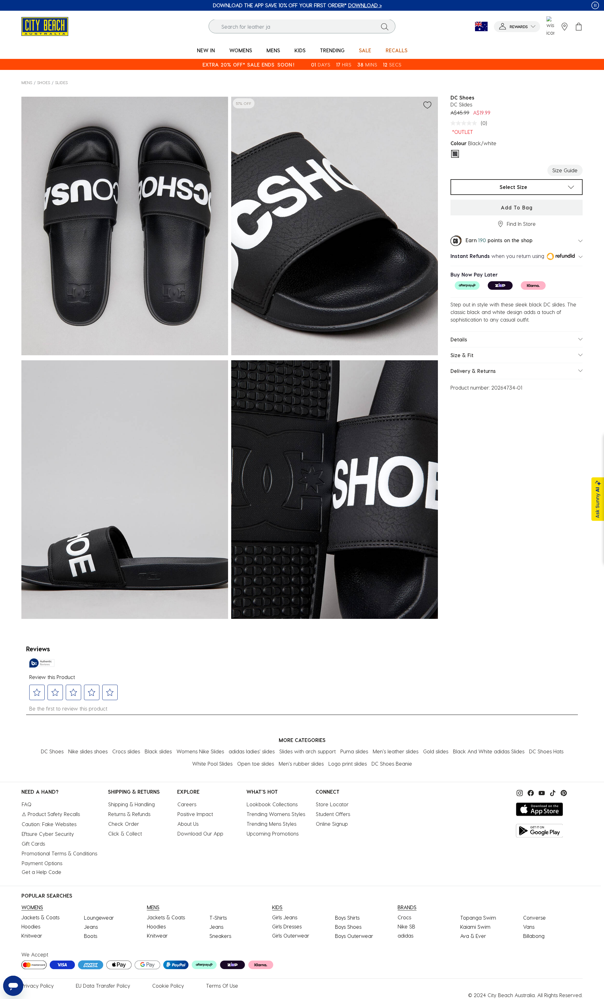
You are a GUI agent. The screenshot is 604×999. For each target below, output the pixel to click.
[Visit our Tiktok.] (551, 792)
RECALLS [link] (396, 50)
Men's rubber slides (301, 764)
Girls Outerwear (290, 936)
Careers (186, 804)
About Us (188, 824)
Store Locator (332, 804)
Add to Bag (517, 207)
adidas (405, 936)
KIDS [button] (299, 50)
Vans (528, 927)
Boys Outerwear (354, 936)
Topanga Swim (478, 918)
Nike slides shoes (88, 751)
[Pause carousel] (595, 5)
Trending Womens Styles (276, 814)
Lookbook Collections (272, 804)
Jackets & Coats (40, 917)
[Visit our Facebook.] (529, 792)
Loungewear (99, 918)
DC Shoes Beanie (392, 764)
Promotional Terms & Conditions (59, 853)
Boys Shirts (347, 918)
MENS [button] (273, 50)
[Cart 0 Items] (579, 27)
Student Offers (333, 814)
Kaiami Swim (475, 927)
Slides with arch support (307, 751)
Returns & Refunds (129, 814)
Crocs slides (126, 751)
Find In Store (521, 224)
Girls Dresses (287, 926)
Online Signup (332, 824)
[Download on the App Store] (539, 809)
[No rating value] (465, 123)
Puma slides (354, 751)
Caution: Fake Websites (49, 824)
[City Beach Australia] (44, 26)
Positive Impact (195, 814)
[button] (517, 26)
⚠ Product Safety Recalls (51, 814)
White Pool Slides (212, 764)
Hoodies (30, 926)
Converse (534, 918)
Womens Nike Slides (200, 751)
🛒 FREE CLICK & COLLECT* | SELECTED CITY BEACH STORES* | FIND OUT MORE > (297, 5)
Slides (61, 82)
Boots (90, 936)
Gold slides (435, 751)
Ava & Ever (473, 936)
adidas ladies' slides (252, 751)
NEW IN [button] (206, 50)
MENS (26, 82)
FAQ (26, 804)
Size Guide (565, 170)
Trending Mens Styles (271, 824)
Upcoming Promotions (273, 833)
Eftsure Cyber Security (48, 834)
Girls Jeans (284, 917)
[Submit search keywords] (385, 26)
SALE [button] (365, 50)
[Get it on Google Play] (539, 830)
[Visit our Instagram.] (518, 792)
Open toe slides (255, 764)
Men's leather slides (395, 751)
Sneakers (220, 936)
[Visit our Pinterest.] (562, 792)
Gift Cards (33, 844)
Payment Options (42, 863)
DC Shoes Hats (546, 751)
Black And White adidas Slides (488, 751)
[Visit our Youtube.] (540, 792)
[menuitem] (206, 50)
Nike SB (406, 926)
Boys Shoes (348, 927)
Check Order (123, 824)
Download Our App (200, 833)
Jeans (91, 927)
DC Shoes (52, 751)
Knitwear (31, 936)
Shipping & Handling (131, 804)
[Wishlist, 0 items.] (550, 26)
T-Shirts (218, 918)
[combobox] (302, 27)
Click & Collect (125, 833)
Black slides (158, 751)
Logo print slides (347, 764)
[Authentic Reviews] (41, 663)
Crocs (404, 917)
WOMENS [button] (240, 50)
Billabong (534, 936)
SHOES (43, 82)
